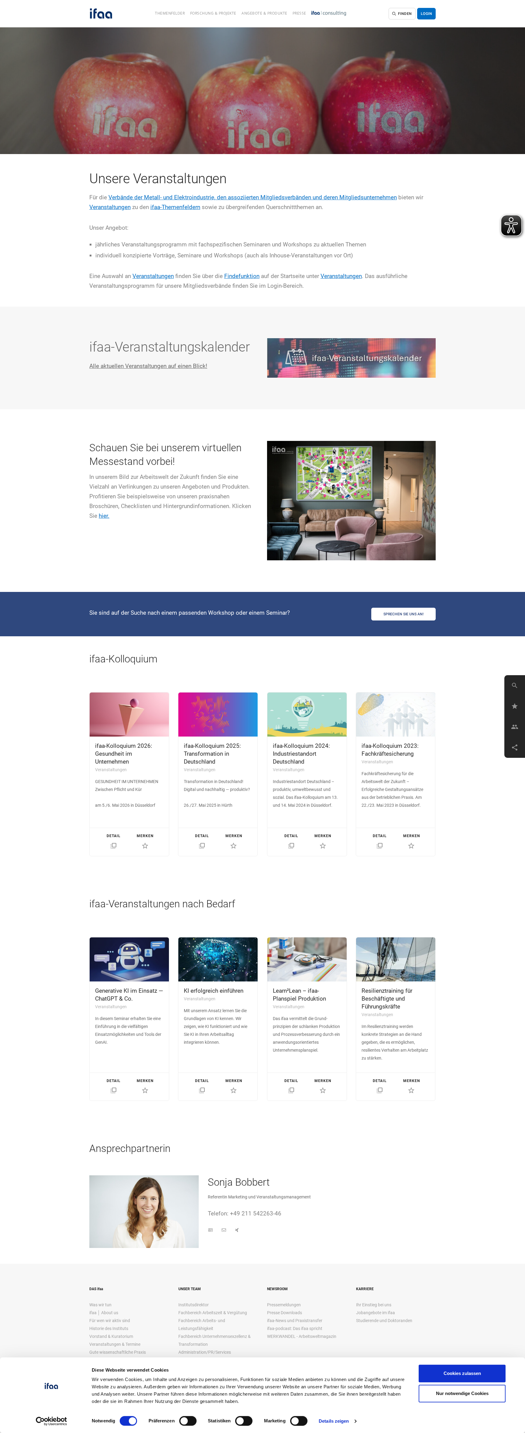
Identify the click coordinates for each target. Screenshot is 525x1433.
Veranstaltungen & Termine (114, 1344)
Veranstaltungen (110, 207)
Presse (299, 13)
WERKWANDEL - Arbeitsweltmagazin (301, 1336)
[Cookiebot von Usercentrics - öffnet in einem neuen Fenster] (51, 1421)
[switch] (188, 1421)
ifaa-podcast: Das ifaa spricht (294, 1328)
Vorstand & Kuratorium (111, 1336)
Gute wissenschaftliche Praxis (117, 1352)
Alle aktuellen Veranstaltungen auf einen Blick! (148, 366)
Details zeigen (334, 1421)
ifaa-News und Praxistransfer (294, 1320)
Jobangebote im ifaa (375, 1312)
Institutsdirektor (193, 1304)
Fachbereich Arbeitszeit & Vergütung (212, 1312)
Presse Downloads (284, 1312)
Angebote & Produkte (264, 13)
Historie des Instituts (108, 1328)
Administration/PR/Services (204, 1352)
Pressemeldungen (284, 1304)
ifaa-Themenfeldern (175, 207)
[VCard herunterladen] (210, 1230)
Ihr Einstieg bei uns (373, 1304)
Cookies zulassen (462, 1373)
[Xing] (237, 1230)
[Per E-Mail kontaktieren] (224, 1230)
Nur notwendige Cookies (462, 1393)
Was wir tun (100, 1304)
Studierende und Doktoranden (384, 1320)
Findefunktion (241, 276)
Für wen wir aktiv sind (109, 1320)
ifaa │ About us (103, 1312)
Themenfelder (170, 13)
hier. (104, 515)
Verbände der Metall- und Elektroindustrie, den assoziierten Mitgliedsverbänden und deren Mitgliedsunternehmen (252, 197)
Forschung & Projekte (213, 13)
